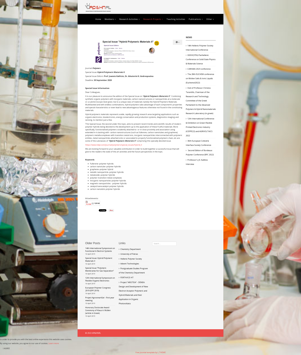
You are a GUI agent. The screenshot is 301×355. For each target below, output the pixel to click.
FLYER (88, 204)
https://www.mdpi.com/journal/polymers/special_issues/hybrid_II (113, 145)
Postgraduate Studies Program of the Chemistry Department (133, 270)
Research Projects (152, 19)
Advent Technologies (129, 263)
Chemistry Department (130, 249)
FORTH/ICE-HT (127, 277)
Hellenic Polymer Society (131, 259)
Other (209, 19)
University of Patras (129, 254)
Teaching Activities (175, 19)
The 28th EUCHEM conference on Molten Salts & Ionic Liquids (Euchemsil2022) (200, 78)
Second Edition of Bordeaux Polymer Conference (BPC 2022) (200, 152)
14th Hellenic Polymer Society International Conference (199, 47)
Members (109, 19)
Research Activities (128, 19)
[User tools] (177, 42)
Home (98, 19)
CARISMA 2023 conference (199, 69)
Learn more (53, 343)
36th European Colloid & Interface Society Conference (198, 143)
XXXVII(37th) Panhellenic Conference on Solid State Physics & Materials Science (201, 59)
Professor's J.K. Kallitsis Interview (197, 162)
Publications (195, 19)
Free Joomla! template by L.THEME (150, 352)
